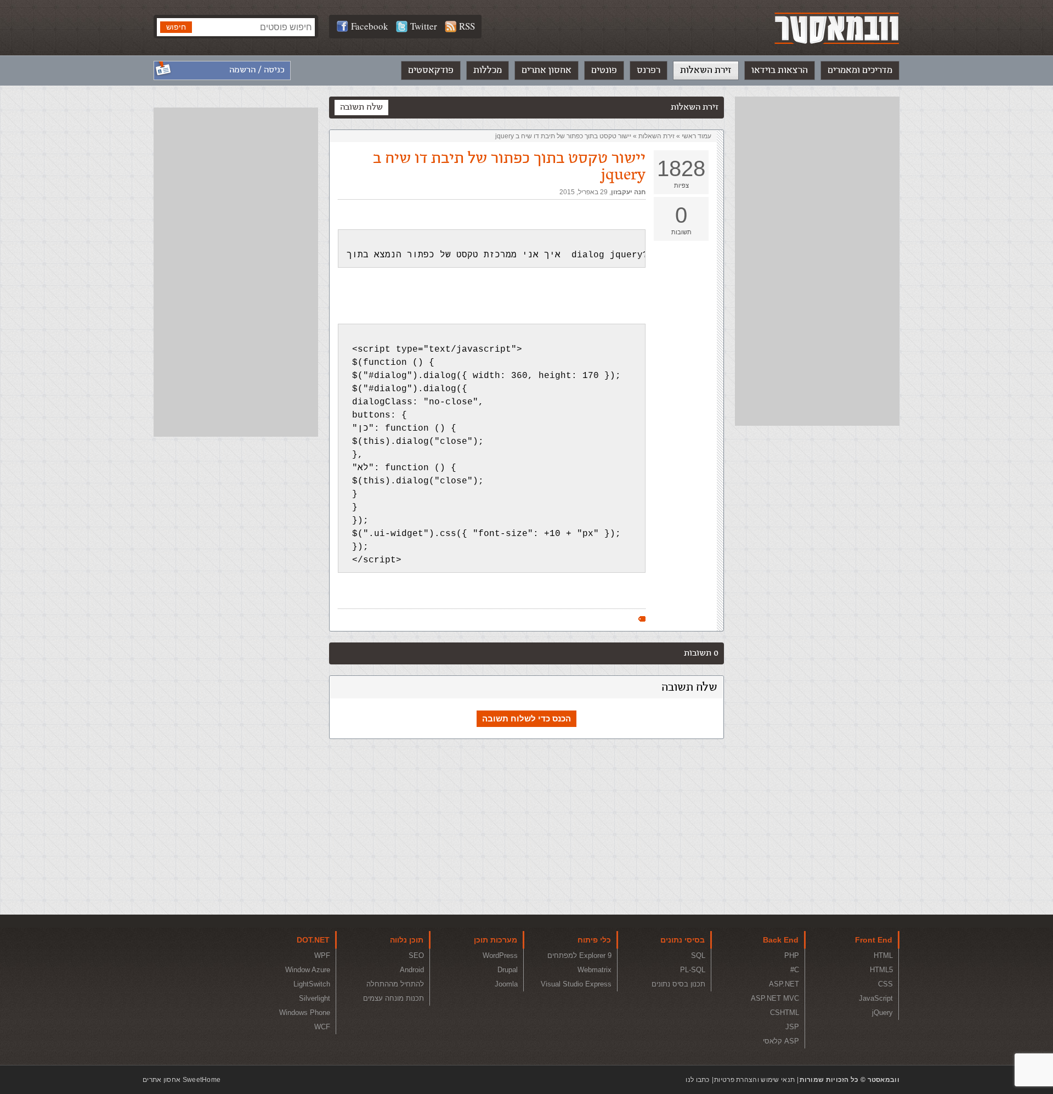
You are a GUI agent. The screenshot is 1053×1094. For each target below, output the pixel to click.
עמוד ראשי (696, 136)
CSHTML (784, 1012)
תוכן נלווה (406, 939)
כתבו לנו (697, 1080)
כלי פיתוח (594, 939)
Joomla (506, 984)
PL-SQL (692, 970)
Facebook (369, 26)
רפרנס (648, 70)
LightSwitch (311, 984)
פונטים (604, 70)
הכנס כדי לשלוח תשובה (526, 718)
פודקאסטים (431, 70)
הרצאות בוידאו (779, 70)
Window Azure (307, 970)
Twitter (423, 26)
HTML (883, 955)
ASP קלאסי (781, 1041)
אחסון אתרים (546, 70)
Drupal (507, 970)
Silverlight (314, 998)
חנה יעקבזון (628, 192)
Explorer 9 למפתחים (579, 955)
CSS (885, 984)
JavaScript (876, 998)
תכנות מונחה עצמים (393, 998)
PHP (791, 955)
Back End (781, 939)
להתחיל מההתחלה (395, 984)
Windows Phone (304, 1012)
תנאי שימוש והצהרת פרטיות (754, 1080)
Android (412, 970)
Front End (873, 939)
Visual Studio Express (576, 984)
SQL (698, 955)
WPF (322, 955)
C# (794, 970)
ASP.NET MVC (775, 998)
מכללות (487, 70)
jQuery (882, 1012)
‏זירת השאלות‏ (656, 136)
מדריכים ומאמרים (860, 70)
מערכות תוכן (495, 939)
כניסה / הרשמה (257, 70)
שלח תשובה (361, 107)
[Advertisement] (817, 261)
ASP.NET (784, 984)
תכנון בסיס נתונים (678, 984)
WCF (322, 1027)
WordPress (500, 955)
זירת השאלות (706, 70)
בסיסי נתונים (682, 939)
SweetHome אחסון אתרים (181, 1080)
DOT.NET (313, 939)
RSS (467, 26)
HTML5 (881, 970)
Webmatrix (595, 970)
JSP (792, 1027)
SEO (416, 955)
